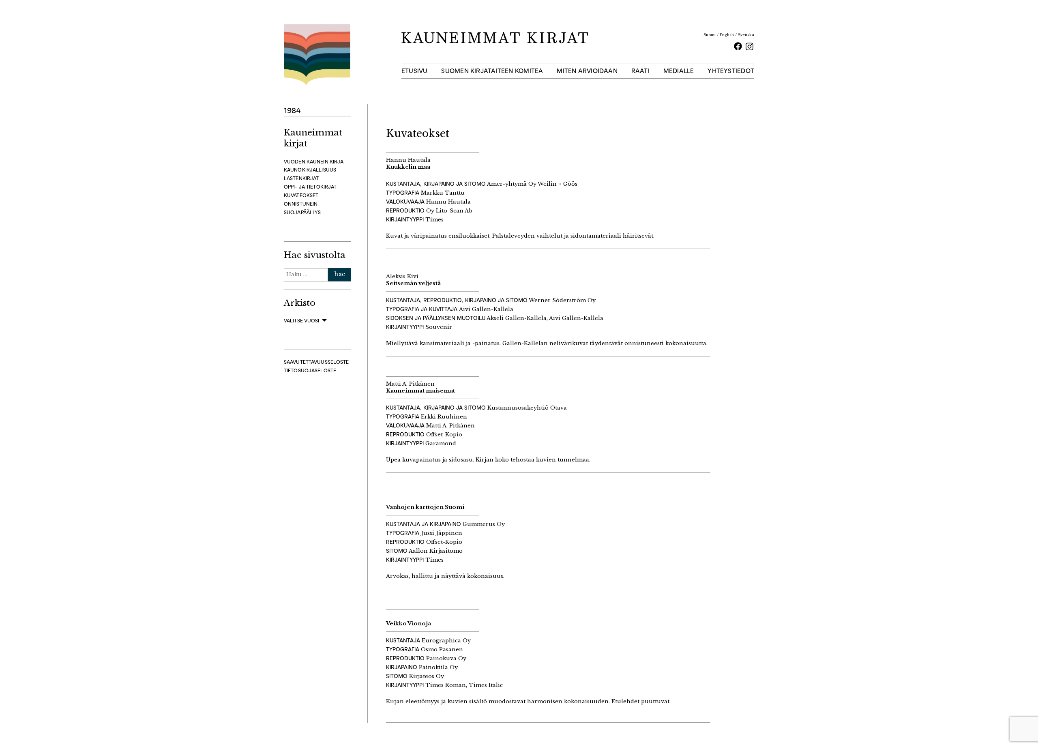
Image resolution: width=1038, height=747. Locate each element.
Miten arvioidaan (587, 71)
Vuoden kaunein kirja (313, 162)
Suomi (709, 34)
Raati (640, 71)
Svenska (746, 34)
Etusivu (414, 71)
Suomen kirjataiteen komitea (492, 71)
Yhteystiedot (731, 71)
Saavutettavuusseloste (316, 362)
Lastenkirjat (301, 178)
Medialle (678, 71)
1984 (292, 110)
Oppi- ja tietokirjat (310, 187)
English (727, 34)
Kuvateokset (301, 195)
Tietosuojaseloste (310, 370)
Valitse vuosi (302, 321)
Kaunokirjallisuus (310, 170)
